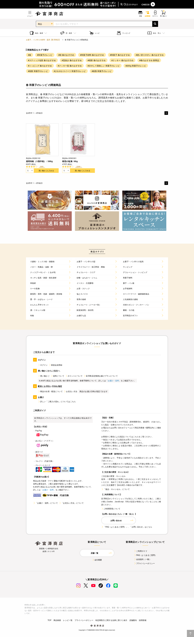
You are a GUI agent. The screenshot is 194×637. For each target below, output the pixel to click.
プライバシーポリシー (145, 563)
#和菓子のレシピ (44, 54)
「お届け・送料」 (113, 380)
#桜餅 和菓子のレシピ (38, 71)
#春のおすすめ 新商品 (149, 60)
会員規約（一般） (143, 559)
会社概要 (98, 559)
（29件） (78, 166)
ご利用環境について (112, 508)
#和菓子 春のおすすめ (120, 54)
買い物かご (45, 375)
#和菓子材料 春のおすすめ (92, 54)
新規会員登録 (56, 365)
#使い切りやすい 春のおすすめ (150, 54)
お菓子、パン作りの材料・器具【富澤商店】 (43, 39)
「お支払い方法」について (72, 503)
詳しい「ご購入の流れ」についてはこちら (58, 401)
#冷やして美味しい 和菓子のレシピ (104, 65)
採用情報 (142, 620)
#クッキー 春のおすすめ (122, 60)
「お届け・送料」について (46, 503)
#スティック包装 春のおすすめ (42, 60)
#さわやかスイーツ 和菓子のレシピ (70, 71)
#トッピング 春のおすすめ (40, 65)
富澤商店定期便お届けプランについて (102, 375)
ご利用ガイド (141, 551)
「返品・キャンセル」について (117, 489)
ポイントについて (75, 375)
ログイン (44, 365)
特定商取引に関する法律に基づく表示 (111, 620)
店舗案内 (133, 620)
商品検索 (57, 620)
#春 (29, 54)
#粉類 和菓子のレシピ (102, 71)
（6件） (42, 166)
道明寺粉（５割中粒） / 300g (39, 161)
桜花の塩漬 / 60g (70, 161)
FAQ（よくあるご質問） (146, 555)
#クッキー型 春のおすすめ (70, 65)
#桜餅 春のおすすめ (97, 60)
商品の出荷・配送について (51, 391)
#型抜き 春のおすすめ (72, 60)
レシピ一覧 (67, 620)
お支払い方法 (71, 391)
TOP (49, 620)
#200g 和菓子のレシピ (136, 65)
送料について (58, 375)
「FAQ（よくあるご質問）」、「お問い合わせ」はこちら (128, 526)
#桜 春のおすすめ (66, 54)
